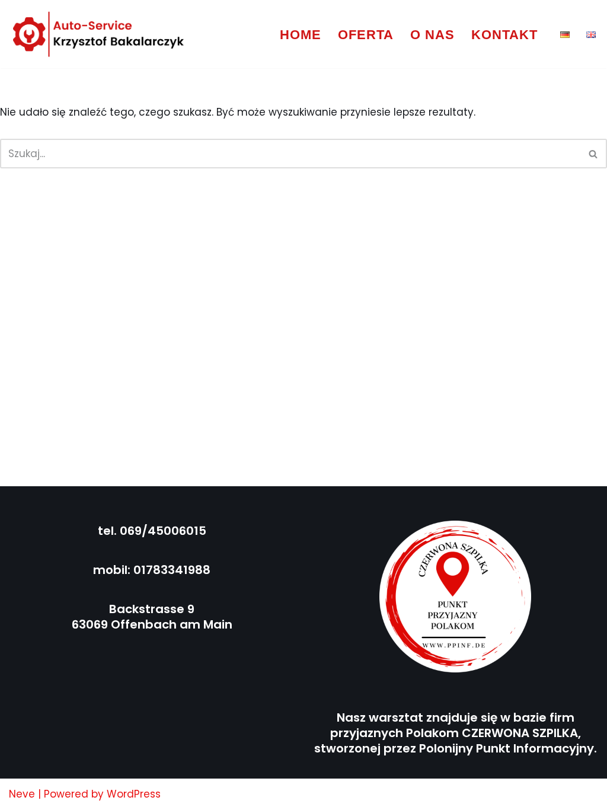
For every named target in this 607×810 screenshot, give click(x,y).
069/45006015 (163, 530)
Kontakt (504, 34)
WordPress (134, 794)
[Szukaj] (593, 153)
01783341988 (171, 570)
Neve (22, 794)
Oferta (366, 34)
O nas (432, 34)
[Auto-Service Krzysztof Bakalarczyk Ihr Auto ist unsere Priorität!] (99, 34)
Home (300, 34)
